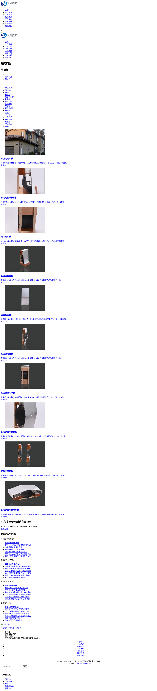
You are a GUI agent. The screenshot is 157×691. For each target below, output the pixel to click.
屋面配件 (8, 119)
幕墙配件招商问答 (12, 607)
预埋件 (7, 95)
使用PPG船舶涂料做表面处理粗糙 (18, 575)
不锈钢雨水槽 (7, 158)
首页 (7, 10)
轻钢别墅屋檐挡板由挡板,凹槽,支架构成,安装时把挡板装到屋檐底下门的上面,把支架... (33, 202)
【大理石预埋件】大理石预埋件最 (18, 594)
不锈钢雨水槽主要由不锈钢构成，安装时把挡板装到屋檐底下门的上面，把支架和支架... (34, 163)
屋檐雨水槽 (6, 315)
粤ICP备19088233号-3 (84, 663)
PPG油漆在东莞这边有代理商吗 (17, 609)
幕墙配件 (8, 688)
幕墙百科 (8, 21)
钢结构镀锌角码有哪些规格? (15, 577)
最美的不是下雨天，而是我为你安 (18, 556)
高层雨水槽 (6, 236)
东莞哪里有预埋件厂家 (13, 547)
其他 (7, 126)
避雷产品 (8, 101)
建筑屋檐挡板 (7, 471)
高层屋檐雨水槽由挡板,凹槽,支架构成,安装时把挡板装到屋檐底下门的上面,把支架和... (33, 397)
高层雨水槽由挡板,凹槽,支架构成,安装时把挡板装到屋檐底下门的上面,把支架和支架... (33, 241)
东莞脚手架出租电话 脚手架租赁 (17, 597)
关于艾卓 (8, 12)
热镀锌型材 (9, 97)
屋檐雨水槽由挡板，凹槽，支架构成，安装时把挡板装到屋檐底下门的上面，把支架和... (34, 319)
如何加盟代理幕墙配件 (13, 620)
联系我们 (8, 26)
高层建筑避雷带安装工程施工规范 (18, 566)
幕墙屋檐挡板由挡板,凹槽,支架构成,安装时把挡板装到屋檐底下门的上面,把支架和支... (33, 280)
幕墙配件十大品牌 (12, 543)
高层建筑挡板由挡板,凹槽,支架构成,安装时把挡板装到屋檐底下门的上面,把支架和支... (33, 358)
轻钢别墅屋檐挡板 (9, 197)
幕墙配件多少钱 (11, 585)
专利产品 (8, 117)
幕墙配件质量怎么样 (13, 564)
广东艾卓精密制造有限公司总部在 (18, 616)
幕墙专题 (8, 23)
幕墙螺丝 (8, 104)
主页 (7, 75)
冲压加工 (8, 124)
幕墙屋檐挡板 (7, 276)
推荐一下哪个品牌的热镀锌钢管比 (18, 545)
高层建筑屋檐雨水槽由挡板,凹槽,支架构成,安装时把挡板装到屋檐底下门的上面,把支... (33, 514)
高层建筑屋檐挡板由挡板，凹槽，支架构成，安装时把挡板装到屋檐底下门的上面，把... (34, 436)
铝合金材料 (9, 108)
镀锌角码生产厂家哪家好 (14, 549)
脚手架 (7, 115)
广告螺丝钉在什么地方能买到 (16, 590)
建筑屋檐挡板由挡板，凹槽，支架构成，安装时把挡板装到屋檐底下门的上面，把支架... (34, 475)
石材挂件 (8, 90)
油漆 (7, 113)
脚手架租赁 (9, 686)
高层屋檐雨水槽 (8, 393)
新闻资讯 (8, 17)
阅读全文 (4, 165)
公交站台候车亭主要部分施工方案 (18, 571)
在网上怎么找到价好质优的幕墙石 (18, 554)
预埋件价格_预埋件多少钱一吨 (16, 588)
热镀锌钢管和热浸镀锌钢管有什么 (18, 568)
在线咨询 (4, 529)
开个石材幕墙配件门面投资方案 (17, 611)
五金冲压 (8, 681)
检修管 (7, 122)
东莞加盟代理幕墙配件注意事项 (17, 613)
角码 (7, 92)
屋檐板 (7, 79)
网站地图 (80, 655)
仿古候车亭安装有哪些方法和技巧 (18, 573)
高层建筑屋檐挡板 (9, 432)
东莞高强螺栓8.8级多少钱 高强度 (17, 599)
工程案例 (8, 19)
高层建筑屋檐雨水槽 (10, 510)
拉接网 (7, 110)
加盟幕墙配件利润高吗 (13, 618)
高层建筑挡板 (7, 354)
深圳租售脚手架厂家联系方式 (16, 552)
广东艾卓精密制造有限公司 (11, 628)
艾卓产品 (8, 14)
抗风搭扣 (8, 99)
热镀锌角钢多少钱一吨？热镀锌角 (18, 592)
